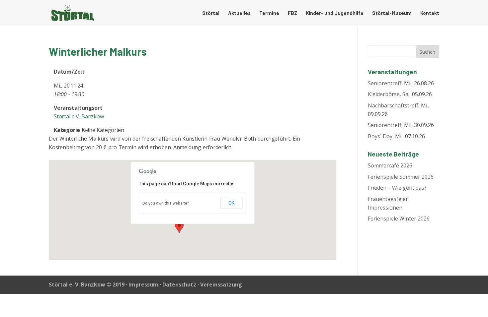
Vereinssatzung (221, 284)
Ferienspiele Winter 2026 (399, 218)
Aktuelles (239, 13)
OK (231, 203)
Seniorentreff (384, 83)
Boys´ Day (380, 136)
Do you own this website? (165, 203)
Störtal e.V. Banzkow (79, 116)
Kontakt (429, 13)
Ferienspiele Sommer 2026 (401, 176)
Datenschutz (179, 284)
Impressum (143, 284)
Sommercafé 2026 (390, 165)
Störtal (210, 13)
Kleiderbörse (384, 94)
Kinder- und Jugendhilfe (335, 13)
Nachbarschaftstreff (393, 105)
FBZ (292, 13)
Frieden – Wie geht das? (397, 187)
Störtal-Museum (392, 13)
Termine (269, 13)
